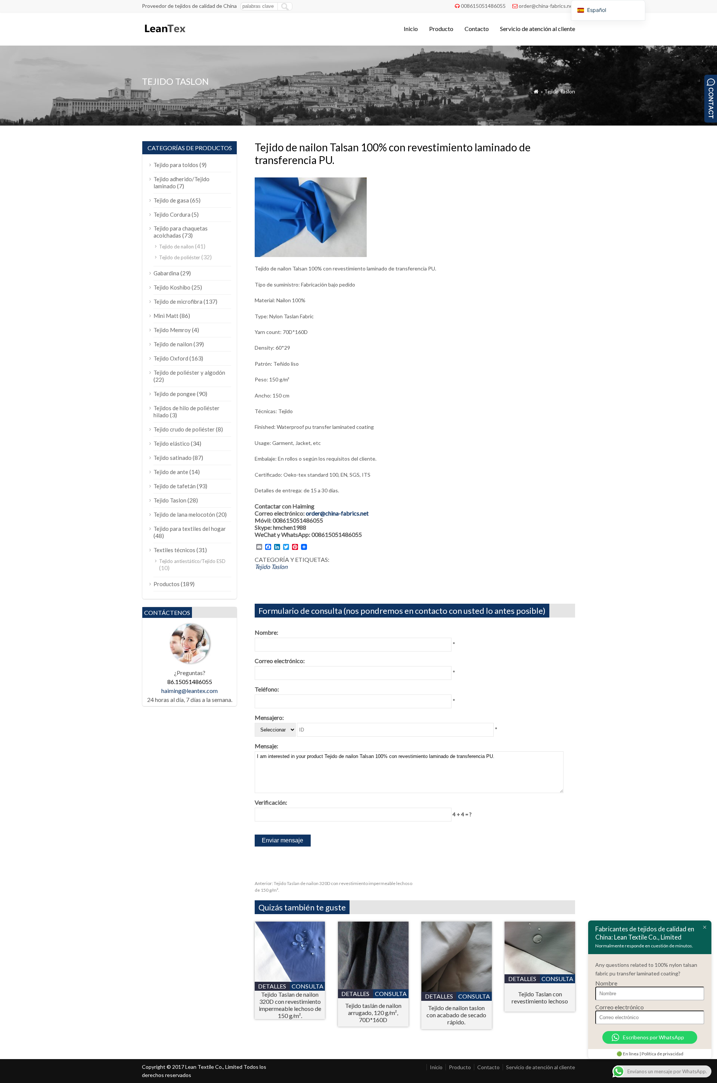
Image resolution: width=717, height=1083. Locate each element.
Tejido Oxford (170, 358)
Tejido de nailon (176, 247)
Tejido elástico (171, 443)
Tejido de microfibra (177, 301)
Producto (441, 28)
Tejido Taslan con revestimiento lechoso (540, 997)
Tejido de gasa (171, 200)
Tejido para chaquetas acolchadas (180, 232)
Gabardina (166, 273)
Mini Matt (166, 315)
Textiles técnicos (174, 550)
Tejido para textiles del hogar (189, 528)
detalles (272, 986)
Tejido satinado (172, 457)
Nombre (606, 983)
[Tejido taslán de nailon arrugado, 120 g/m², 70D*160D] (373, 986)
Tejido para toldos (175, 164)
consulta (307, 986)
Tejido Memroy (172, 330)
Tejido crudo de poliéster (184, 429)
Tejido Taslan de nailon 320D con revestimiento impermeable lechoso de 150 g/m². (290, 1005)
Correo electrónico (619, 1007)
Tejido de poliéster (179, 257)
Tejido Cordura (171, 214)
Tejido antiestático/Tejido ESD (192, 561)
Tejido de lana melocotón (184, 514)
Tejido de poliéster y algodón (189, 372)
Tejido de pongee (174, 393)
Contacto (477, 28)
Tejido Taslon (559, 91)
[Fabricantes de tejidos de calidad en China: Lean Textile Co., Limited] (164, 35)
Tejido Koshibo (171, 287)
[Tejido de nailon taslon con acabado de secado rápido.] (456, 989)
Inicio (411, 28)
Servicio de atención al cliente (537, 28)
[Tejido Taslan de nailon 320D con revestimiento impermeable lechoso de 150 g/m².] (290, 979)
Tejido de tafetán (174, 486)
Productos (166, 584)
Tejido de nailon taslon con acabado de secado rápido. (456, 1014)
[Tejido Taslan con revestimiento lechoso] (540, 971)
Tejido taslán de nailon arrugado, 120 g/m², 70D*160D (373, 1012)
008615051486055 (483, 6)
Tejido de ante (170, 471)
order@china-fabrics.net (547, 6)
